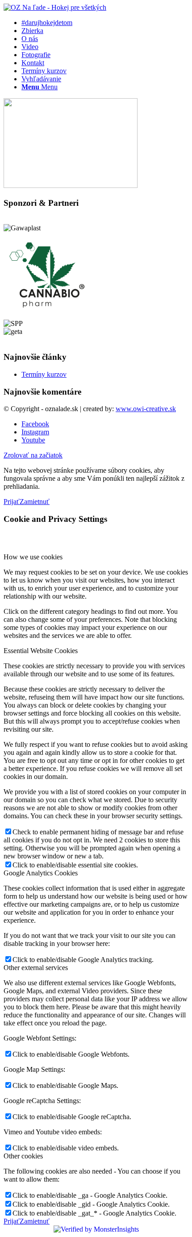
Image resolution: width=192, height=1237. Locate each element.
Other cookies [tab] (23, 1156)
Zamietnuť (35, 501)
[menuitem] (104, 23)
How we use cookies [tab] (33, 557)
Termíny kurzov (44, 374)
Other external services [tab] (36, 967)
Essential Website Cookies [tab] (41, 650)
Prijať (12, 501)
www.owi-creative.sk (146, 408)
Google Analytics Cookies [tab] (41, 873)
